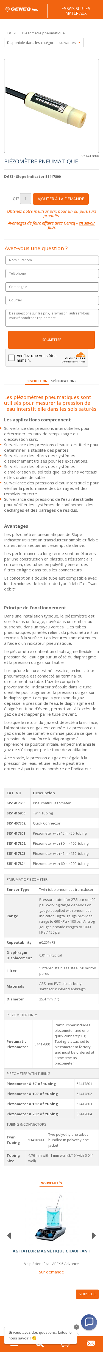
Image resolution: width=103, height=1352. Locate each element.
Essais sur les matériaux (76, 10)
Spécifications (63, 381)
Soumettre (51, 339)
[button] (89, 1322)
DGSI (11, 33)
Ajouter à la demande (61, 198)
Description (37, 381)
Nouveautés (51, 1183)
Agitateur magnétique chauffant (51, 1251)
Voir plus (87, 1294)
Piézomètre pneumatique (43, 33)
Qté (16, 198)
